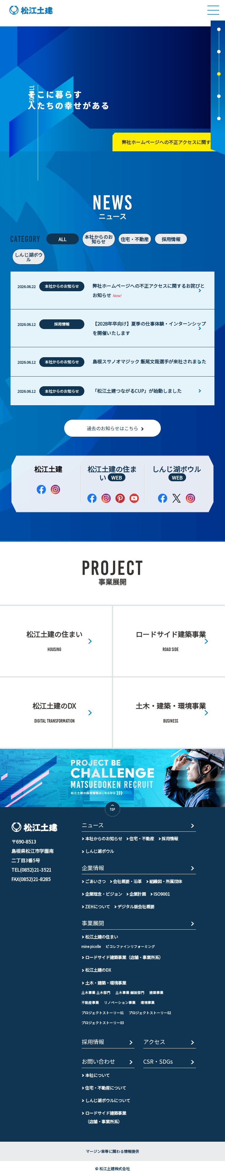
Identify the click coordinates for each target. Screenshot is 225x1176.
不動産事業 (90, 1002)
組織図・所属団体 (165, 881)
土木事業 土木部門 (95, 992)
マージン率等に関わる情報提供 (112, 1151)
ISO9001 (162, 894)
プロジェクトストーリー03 (102, 1022)
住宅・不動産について (105, 1088)
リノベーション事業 (120, 1002)
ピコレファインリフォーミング (130, 946)
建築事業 (156, 992)
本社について (97, 1075)
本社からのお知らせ (99, 239)
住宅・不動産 (135, 239)
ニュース (93, 825)
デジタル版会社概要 (135, 906)
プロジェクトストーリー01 (102, 1012)
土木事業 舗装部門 (129, 992)
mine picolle (91, 946)
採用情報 (171, 239)
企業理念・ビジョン (103, 894)
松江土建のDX (98, 970)
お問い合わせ (98, 1061)
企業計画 (137, 894)
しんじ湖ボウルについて (107, 1100)
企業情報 (93, 868)
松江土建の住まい (112, 473)
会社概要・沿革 (127, 881)
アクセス (154, 1042)
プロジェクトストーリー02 (150, 1012)
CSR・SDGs (158, 1061)
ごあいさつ (95, 881)
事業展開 (93, 923)
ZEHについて (97, 906)
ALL (63, 239)
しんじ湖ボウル (29, 257)
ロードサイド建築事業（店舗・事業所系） (124, 957)
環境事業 (148, 1002)
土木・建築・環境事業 (105, 983)
